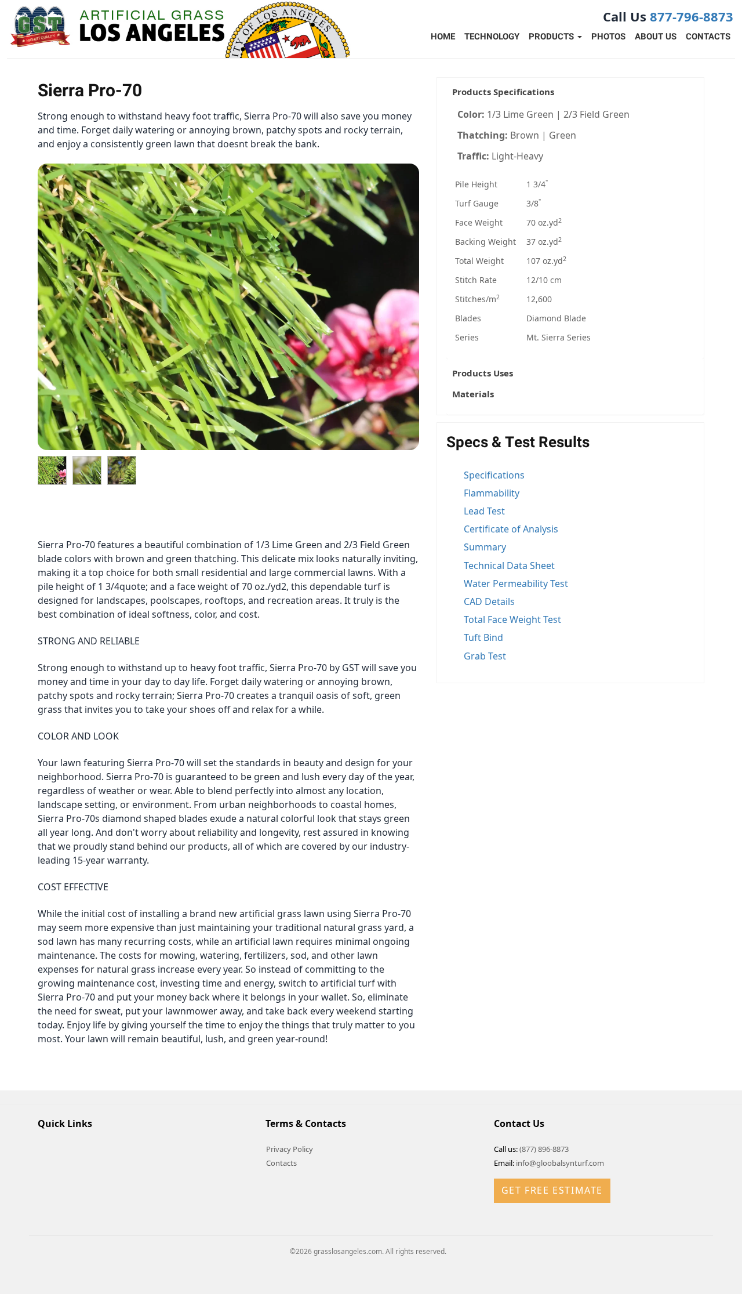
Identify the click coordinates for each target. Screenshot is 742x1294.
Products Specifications (503, 91)
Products (552, 36)
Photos (608, 36)
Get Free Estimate (552, 1190)
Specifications (494, 475)
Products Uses (482, 373)
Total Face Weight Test (512, 619)
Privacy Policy (289, 1149)
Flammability (491, 493)
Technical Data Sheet (509, 565)
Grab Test (485, 656)
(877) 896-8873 (544, 1149)
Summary (485, 547)
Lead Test (484, 511)
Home (443, 36)
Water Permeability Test (516, 583)
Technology (491, 36)
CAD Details (489, 601)
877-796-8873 (691, 16)
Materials (473, 394)
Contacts (708, 36)
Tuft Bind (483, 637)
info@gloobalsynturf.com (560, 1163)
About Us (655, 36)
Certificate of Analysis (511, 529)
